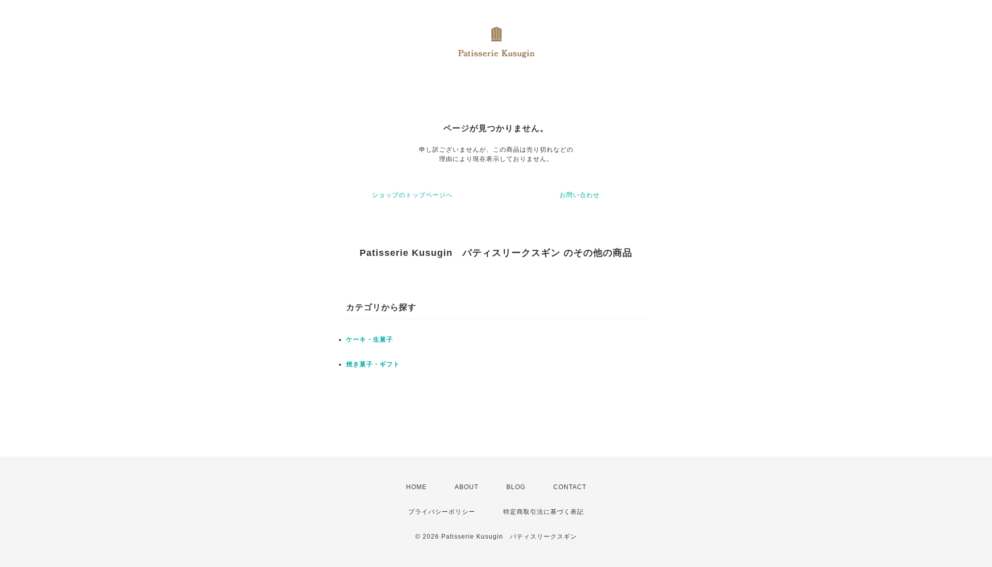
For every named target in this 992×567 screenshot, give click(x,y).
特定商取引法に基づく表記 (543, 511)
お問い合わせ (580, 195)
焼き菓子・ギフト (373, 364)
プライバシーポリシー (441, 511)
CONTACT (569, 487)
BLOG (515, 487)
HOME (416, 487)
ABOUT (466, 487)
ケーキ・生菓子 (369, 339)
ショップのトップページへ (412, 195)
